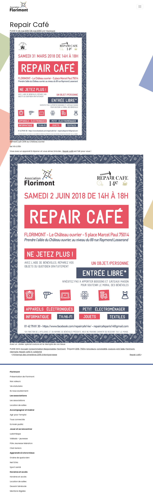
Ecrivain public (16, 424)
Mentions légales (18, 491)
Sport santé (15, 467)
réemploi (14, 351)
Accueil (24, 349)
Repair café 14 (25, 351)
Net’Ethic (14, 462)
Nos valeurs (15, 381)
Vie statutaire (16, 386)
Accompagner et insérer (22, 410)
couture (111, 349)
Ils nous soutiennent (19, 391)
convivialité (102, 349)
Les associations (18, 395)
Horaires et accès (18, 472)
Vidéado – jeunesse (19, 438)
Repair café (68, 151)
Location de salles (18, 405)
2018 (77, 349)
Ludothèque (15, 433)
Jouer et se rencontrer (21, 429)
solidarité (37, 351)
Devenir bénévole (18, 486)
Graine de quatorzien (20, 457)
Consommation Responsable (42, 349)
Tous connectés (17, 419)
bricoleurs (91, 349)
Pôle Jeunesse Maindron (21, 443)
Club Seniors (15, 448)
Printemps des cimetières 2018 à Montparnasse (34, 354)
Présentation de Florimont (22, 376)
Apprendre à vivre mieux (22, 453)
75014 (83, 349)
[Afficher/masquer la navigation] (140, 6)
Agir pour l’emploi (18, 414)
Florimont (50, 31)
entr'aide (120, 349)
